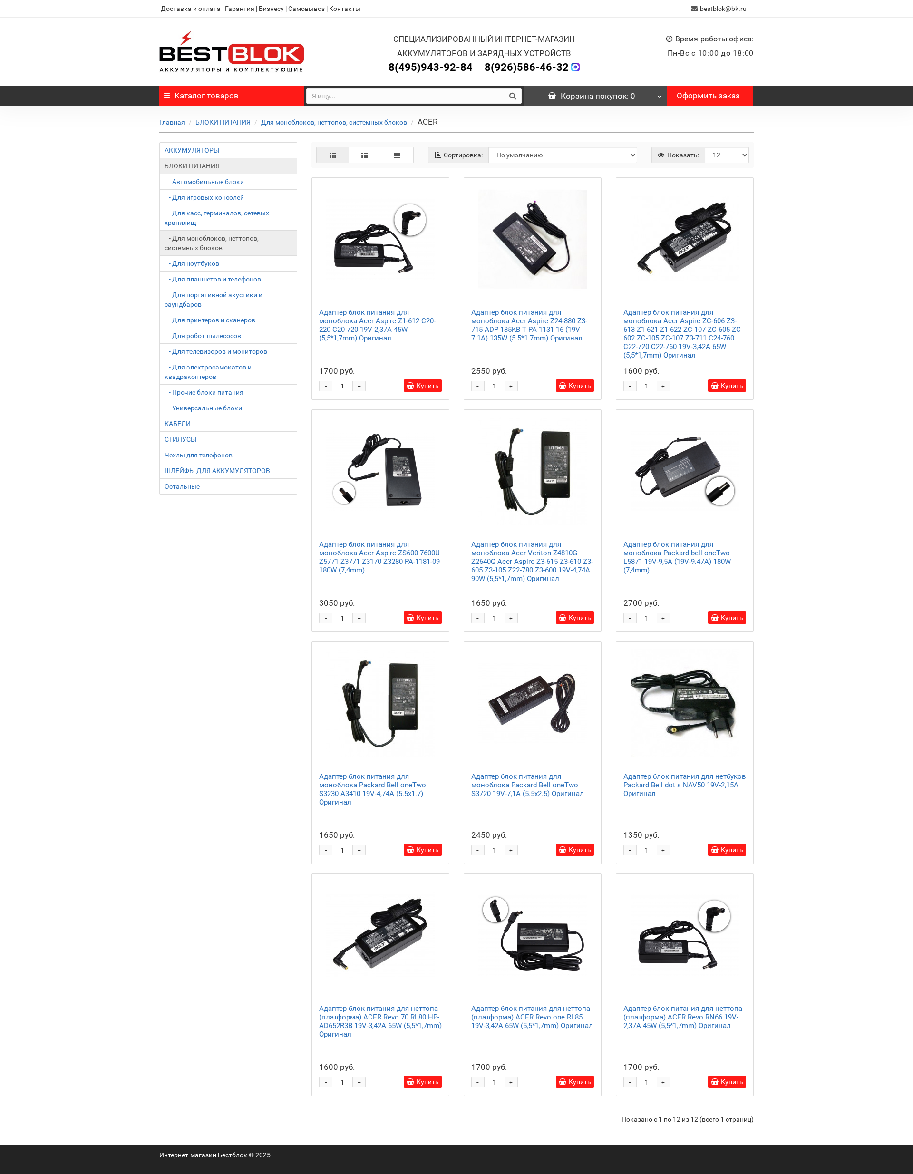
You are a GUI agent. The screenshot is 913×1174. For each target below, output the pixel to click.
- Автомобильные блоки (204, 181)
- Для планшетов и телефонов (213, 279)
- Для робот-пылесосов (203, 336)
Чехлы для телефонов (199, 455)
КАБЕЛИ (178, 423)
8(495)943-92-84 (431, 67)
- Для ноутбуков (192, 263)
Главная (172, 122)
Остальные (182, 486)
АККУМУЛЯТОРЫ (192, 150)
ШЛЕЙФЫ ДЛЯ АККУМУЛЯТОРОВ (217, 471)
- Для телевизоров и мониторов (216, 351)
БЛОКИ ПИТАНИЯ (223, 122)
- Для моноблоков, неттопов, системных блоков (212, 243)
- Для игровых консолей (204, 197)
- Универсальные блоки (203, 408)
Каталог (207, 95)
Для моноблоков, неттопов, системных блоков (334, 122)
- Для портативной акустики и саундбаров (213, 299)
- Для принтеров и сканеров (210, 320)
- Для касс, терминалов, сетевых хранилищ (217, 217)
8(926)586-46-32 (527, 67)
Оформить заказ (708, 95)
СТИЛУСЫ (180, 439)
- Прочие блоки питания (204, 392)
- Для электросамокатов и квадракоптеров (208, 371)
